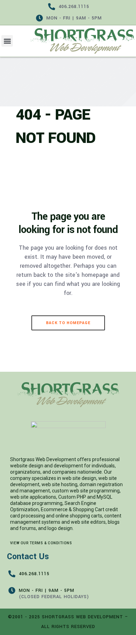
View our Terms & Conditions (41, 543)
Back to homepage (68, 322)
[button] (7, 41)
